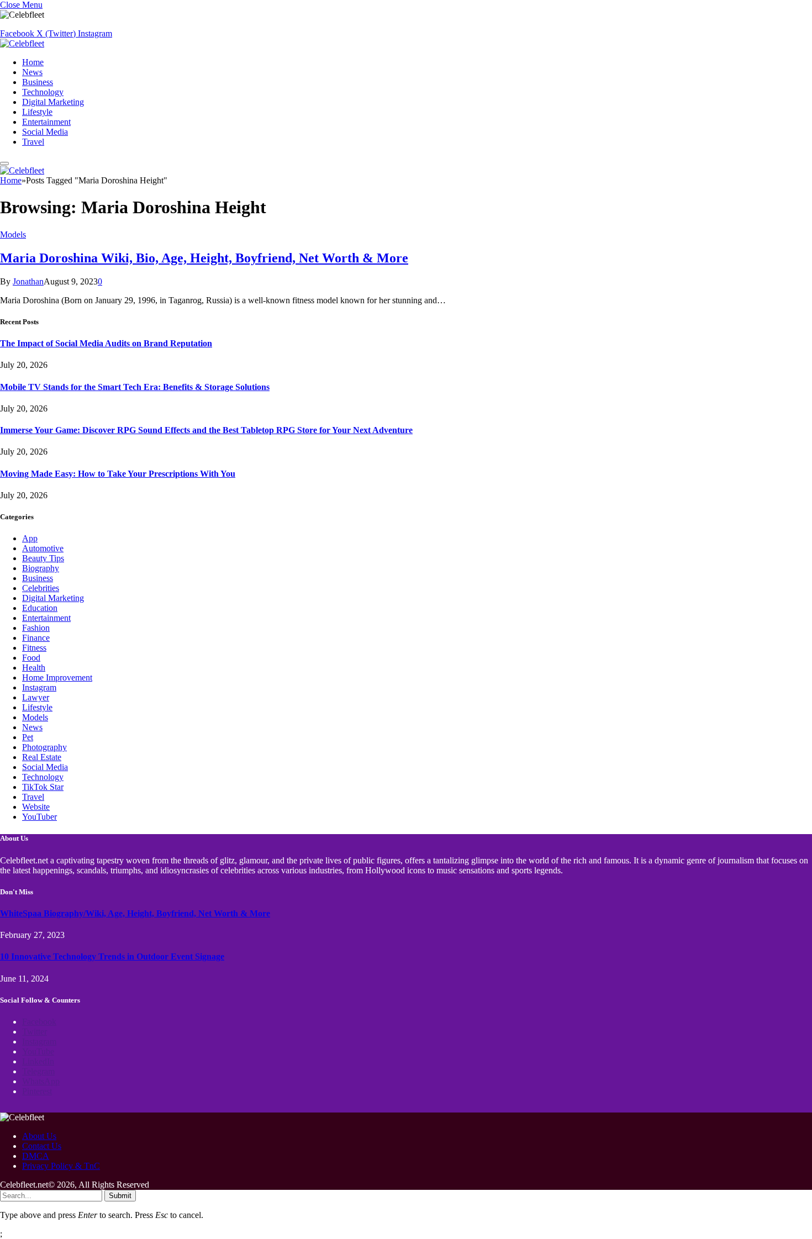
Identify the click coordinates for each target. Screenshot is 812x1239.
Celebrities (40, 588)
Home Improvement (57, 677)
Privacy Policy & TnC (61, 1166)
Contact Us (41, 1146)
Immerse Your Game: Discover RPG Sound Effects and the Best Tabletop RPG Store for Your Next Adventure (206, 430)
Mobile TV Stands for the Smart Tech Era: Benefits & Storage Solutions (135, 387)
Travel (33, 141)
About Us (39, 1136)
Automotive (43, 548)
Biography (40, 568)
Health (33, 667)
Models (13, 234)
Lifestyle (37, 112)
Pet (27, 737)
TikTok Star (43, 787)
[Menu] (4, 163)
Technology (43, 92)
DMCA (35, 1156)
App (30, 538)
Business (37, 82)
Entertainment (46, 121)
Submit (120, 1195)
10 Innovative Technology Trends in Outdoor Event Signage (112, 956)
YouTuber (39, 816)
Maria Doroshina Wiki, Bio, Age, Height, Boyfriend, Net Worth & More (204, 258)
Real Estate (41, 757)
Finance (36, 637)
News (32, 72)
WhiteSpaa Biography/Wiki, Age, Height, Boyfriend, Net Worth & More (135, 913)
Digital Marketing (53, 102)
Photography (44, 747)
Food (31, 657)
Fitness (34, 647)
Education (39, 608)
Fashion (36, 627)
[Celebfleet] (22, 43)
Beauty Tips (43, 558)
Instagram (39, 687)
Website (36, 806)
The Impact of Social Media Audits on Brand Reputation (106, 343)
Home (33, 62)
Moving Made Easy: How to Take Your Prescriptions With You (117, 473)
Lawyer (35, 697)
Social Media (45, 131)
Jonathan (28, 281)
